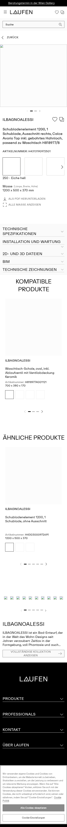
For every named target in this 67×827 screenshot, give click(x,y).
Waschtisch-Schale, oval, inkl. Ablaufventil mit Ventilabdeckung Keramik (29, 373)
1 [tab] (29, 411)
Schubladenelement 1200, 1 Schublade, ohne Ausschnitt (26, 519)
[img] (9, 394)
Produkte (13, 698)
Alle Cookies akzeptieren (33, 808)
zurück (12, 37)
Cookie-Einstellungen (33, 817)
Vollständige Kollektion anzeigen (31, 653)
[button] (60, 25)
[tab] (33, 241)
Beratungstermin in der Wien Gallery (31, 3)
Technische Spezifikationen (19, 231)
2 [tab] (33, 411)
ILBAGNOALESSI (17, 360)
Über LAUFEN (16, 745)
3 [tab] (37, 411)
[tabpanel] (33, 76)
